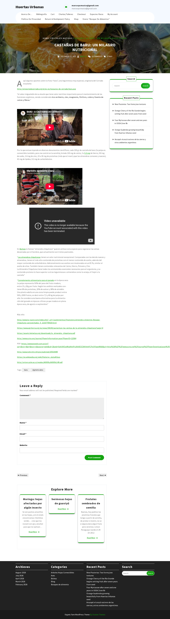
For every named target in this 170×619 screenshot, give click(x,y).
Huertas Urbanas (30, 6)
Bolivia (23, 249)
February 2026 (21, 584)
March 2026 (20, 581)
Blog (53, 581)
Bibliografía (41, 14)
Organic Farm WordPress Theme (85, 614)
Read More (33, 532)
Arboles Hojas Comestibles (62, 572)
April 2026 (20, 578)
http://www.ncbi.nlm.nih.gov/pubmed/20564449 (37, 352)
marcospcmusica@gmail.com (84, 8)
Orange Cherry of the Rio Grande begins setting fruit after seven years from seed (102, 581)
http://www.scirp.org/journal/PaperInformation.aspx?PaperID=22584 (46, 338)
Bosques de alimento (60, 584)
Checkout (81, 14)
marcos (83, 56)
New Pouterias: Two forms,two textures (130, 104)
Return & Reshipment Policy (57, 19)
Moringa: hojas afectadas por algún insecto (32, 503)
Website (23, 445)
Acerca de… (26, 14)
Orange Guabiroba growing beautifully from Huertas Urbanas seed (100, 596)
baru (26, 370)
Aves (53, 575)
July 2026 (19, 575)
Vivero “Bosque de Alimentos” (96, 19)
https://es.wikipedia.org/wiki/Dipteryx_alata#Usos (38, 357)
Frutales (56, 38)
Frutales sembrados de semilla (91, 503)
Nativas (67, 38)
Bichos (54, 578)
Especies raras (96, 14)
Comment (25, 395)
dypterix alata (37, 370)
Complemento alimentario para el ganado (36, 280)
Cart (53, 14)
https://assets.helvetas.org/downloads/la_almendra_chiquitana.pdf (46, 333)
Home (46, 38)
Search (145, 86)
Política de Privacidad (31, 19)
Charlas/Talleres (66, 14)
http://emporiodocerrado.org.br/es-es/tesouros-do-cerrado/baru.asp (46, 89)
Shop (76, 19)
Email (23, 434)
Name (23, 422)
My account (113, 14)
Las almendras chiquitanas (29, 257)
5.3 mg (87, 153)
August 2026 (21, 572)
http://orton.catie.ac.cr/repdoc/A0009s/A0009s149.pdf (40, 362)
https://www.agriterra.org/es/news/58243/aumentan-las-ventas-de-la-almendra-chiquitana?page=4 (60, 328)
